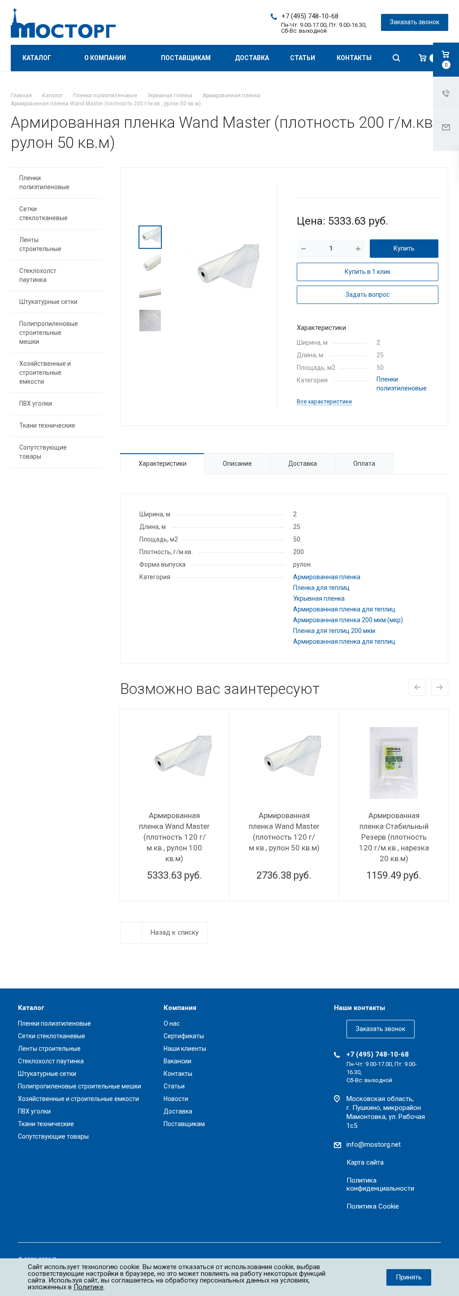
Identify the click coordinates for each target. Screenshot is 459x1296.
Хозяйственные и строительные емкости (45, 372)
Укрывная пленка (319, 598)
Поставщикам (186, 57)
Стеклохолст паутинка (37, 275)
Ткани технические (47, 425)
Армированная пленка (326, 577)
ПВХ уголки (35, 403)
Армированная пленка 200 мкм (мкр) (348, 620)
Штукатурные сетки (48, 301)
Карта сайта (365, 1162)
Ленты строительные (40, 244)
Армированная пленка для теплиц (344, 609)
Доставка (252, 57)
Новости (176, 1098)
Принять (409, 1277)
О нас (172, 1023)
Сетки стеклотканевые (43, 213)
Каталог (37, 57)
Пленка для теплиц (321, 587)
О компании (105, 57)
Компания (180, 1008)
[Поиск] (396, 58)
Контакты (354, 57)
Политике (89, 1287)
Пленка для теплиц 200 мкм (334, 630)
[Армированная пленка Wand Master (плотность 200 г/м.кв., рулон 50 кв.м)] (219, 273)
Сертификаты (184, 1036)
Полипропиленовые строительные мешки (48, 332)
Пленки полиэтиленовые (44, 182)
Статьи (302, 57)
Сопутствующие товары (43, 452)
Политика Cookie (372, 1206)
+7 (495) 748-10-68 (309, 16)
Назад (417, 687)
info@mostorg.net (373, 1144)
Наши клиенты (185, 1048)
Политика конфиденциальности (380, 1184)
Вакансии (177, 1061)
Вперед (439, 687)
